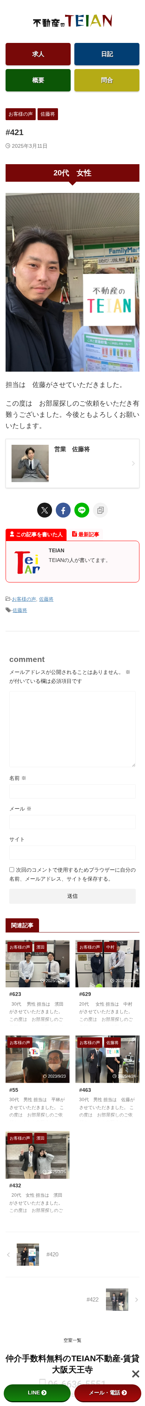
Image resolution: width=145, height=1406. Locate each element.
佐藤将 (46, 599)
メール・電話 (104, 1393)
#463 (85, 1090)
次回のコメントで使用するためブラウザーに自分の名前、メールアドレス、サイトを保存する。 (72, 874)
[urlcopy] (100, 510)
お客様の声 (24, 599)
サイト (17, 839)
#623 (15, 994)
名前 (17, 778)
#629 (85, 994)
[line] (81, 510)
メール (20, 809)
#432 (15, 1185)
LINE (34, 1393)
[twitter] (44, 510)
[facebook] (63, 510)
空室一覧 (72, 1340)
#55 (13, 1090)
